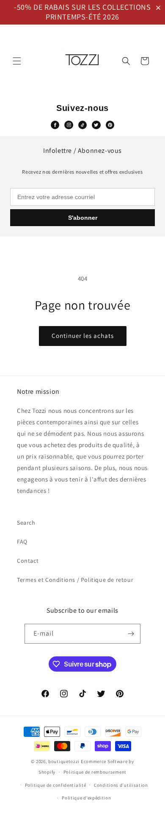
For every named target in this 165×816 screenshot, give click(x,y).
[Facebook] (55, 125)
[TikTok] (82, 125)
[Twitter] (96, 125)
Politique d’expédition (86, 798)
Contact (27, 560)
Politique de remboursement (94, 772)
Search (26, 522)
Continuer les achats (83, 336)
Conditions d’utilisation (121, 785)
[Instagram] (68, 125)
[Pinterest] (110, 125)
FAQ (22, 541)
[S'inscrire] (130, 634)
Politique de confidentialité (55, 785)
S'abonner (82, 217)
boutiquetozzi (64, 761)
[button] (160, 8)
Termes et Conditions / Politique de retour (75, 580)
